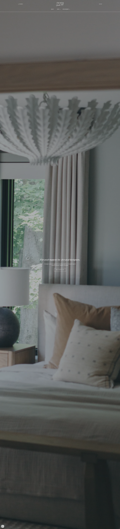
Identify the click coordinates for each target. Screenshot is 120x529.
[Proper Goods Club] (60, 4)
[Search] (19, 4)
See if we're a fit (60, 269)
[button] (20, 4)
